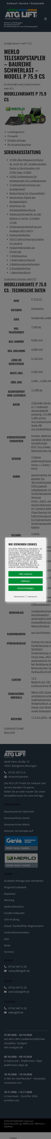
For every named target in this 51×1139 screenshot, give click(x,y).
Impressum (32, 596)
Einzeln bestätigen (25, 588)
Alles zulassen (25, 574)
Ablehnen (25, 581)
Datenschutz (19, 596)
